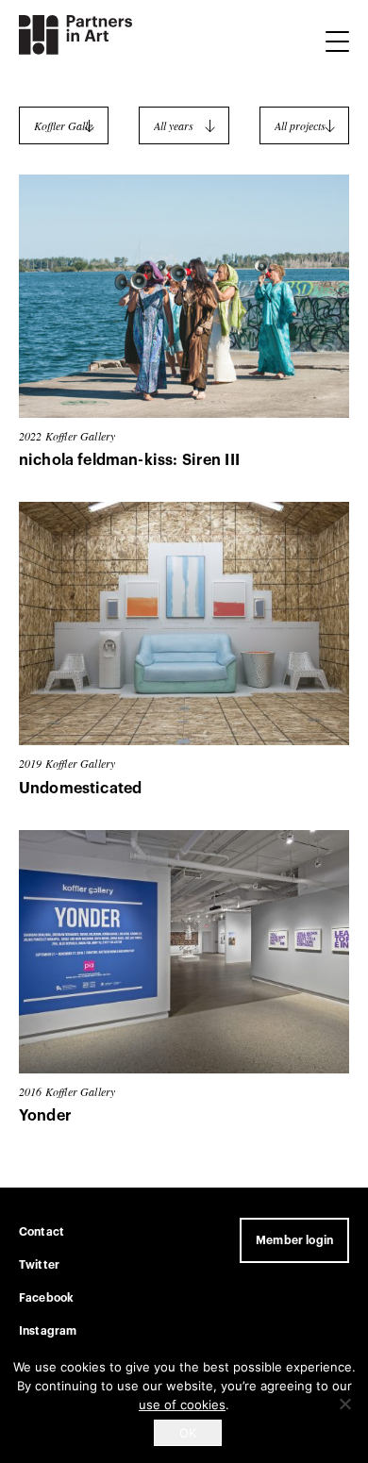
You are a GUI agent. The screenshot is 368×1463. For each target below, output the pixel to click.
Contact (41, 1232)
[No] (344, 1403)
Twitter (39, 1265)
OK (187, 1432)
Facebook (46, 1298)
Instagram (47, 1331)
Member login (294, 1240)
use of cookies (182, 1404)
